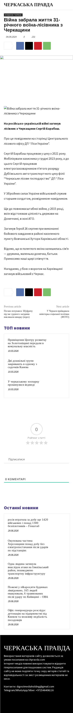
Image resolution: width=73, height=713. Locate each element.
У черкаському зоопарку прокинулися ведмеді (23, 383)
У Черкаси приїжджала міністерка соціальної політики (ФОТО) (54, 314)
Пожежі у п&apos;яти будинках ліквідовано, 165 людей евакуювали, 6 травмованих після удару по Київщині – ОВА (28, 591)
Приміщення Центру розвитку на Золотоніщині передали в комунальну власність (27, 343)
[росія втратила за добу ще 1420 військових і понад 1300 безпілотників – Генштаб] (58, 524)
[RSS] (36, 697)
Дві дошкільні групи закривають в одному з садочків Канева (22, 364)
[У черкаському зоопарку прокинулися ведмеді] (57, 386)
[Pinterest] (38, 46)
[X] (29, 46)
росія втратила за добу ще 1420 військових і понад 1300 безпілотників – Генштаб (28, 523)
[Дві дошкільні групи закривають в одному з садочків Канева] (57, 365)
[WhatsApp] (47, 46)
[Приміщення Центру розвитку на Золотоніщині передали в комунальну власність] (57, 345)
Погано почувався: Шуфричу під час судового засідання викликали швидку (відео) (18, 314)
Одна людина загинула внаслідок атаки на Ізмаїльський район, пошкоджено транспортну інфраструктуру (28, 568)
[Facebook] (20, 46)
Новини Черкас (13, 15)
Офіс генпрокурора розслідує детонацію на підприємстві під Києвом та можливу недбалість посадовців (27, 615)
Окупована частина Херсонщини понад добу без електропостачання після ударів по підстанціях (28, 545)
